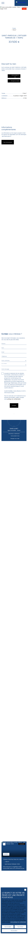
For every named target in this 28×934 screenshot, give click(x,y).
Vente (2, 52)
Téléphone (4, 356)
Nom (2, 347)
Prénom (3, 343)
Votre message (5, 369)
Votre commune (5, 360)
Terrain (7, 52)
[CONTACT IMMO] (21, 3)
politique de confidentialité (13, 399)
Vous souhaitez (4, 363)
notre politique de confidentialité (18, 922)
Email (2, 352)
